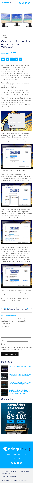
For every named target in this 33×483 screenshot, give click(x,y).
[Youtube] (23, 3)
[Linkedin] (29, 3)
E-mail (4, 344)
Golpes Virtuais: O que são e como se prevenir (20, 367)
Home (8, 454)
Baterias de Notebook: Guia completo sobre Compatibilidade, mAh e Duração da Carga (20, 391)
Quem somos (16, 454)
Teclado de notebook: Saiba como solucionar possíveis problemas (20, 383)
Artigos (24, 454)
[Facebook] (20, 3)
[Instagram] (26, 3)
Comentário (5, 326)
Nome (3, 340)
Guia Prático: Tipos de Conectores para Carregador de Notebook (20, 375)
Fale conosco (16, 458)
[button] (3, 59)
